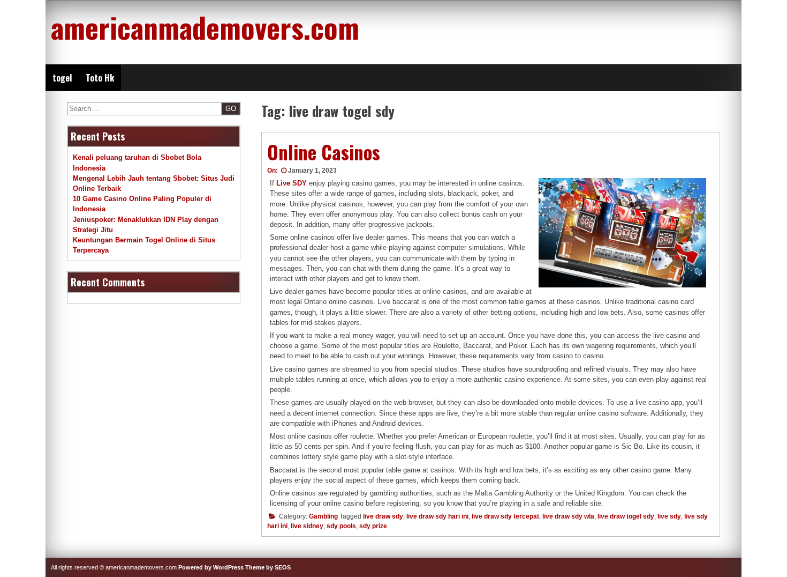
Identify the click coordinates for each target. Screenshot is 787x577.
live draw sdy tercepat (505, 516)
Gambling (323, 516)
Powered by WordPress (211, 567)
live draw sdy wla (568, 516)
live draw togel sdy (625, 516)
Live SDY (291, 183)
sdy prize (373, 526)
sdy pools (341, 526)
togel (62, 77)
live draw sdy (383, 516)
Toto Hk (100, 77)
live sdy (669, 516)
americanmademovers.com (205, 27)
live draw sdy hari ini (437, 516)
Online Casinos (323, 152)
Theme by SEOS (268, 567)
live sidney (307, 526)
